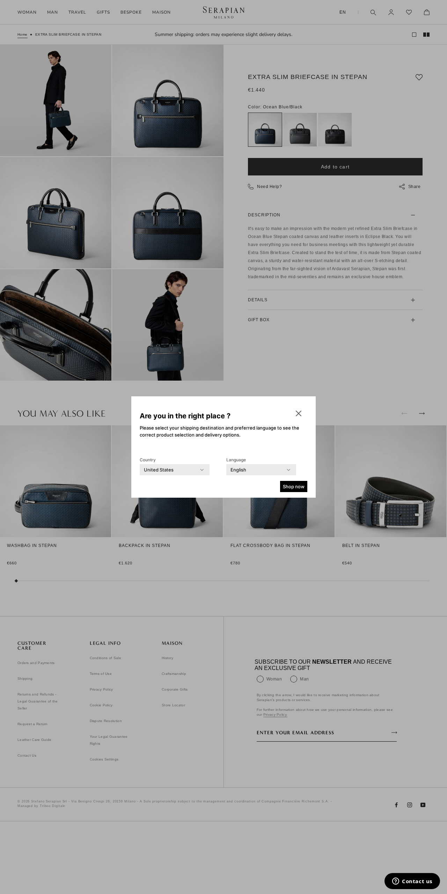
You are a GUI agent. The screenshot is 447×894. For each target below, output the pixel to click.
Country (148, 459)
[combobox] (159, 469)
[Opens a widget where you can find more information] (412, 882)
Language (236, 459)
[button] (298, 413)
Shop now (294, 486)
